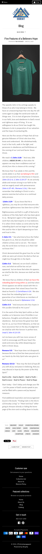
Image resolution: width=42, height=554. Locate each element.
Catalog (21, 507)
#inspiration (34, 428)
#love (20, 431)
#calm (21, 425)
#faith (8, 428)
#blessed (13, 425)
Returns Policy (21, 484)
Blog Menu (20, 32)
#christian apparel (32, 425)
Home (21, 476)
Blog (21, 505)
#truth (28, 434)
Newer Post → (27, 447)
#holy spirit (16, 428)
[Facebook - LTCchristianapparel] (19, 522)
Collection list (21, 479)
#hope (25, 428)
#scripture (19, 434)
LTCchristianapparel (24, 544)
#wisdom (36, 434)
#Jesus (7, 431)
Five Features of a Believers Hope (21, 38)
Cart (37, 2)
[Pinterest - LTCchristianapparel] (23, 522)
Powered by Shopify (21, 547)
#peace (26, 431)
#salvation (35, 431)
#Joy (13, 431)
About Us (21, 482)
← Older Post (14, 447)
